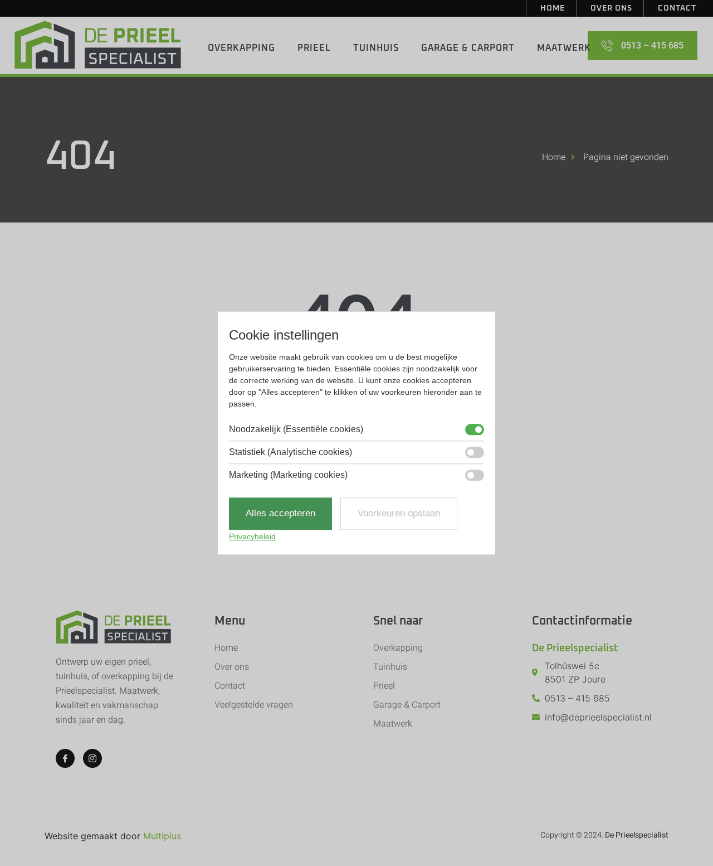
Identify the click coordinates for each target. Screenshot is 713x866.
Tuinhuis (376, 47)
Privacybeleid (252, 536)
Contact (677, 8)
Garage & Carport (468, 47)
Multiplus (162, 835)
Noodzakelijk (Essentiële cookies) (296, 429)
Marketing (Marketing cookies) (288, 475)
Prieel (314, 47)
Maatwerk (564, 47)
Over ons (611, 8)
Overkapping (241, 47)
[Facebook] (65, 758)
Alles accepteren (280, 514)
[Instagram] (92, 758)
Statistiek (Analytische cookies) (290, 452)
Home (552, 8)
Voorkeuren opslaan (399, 514)
